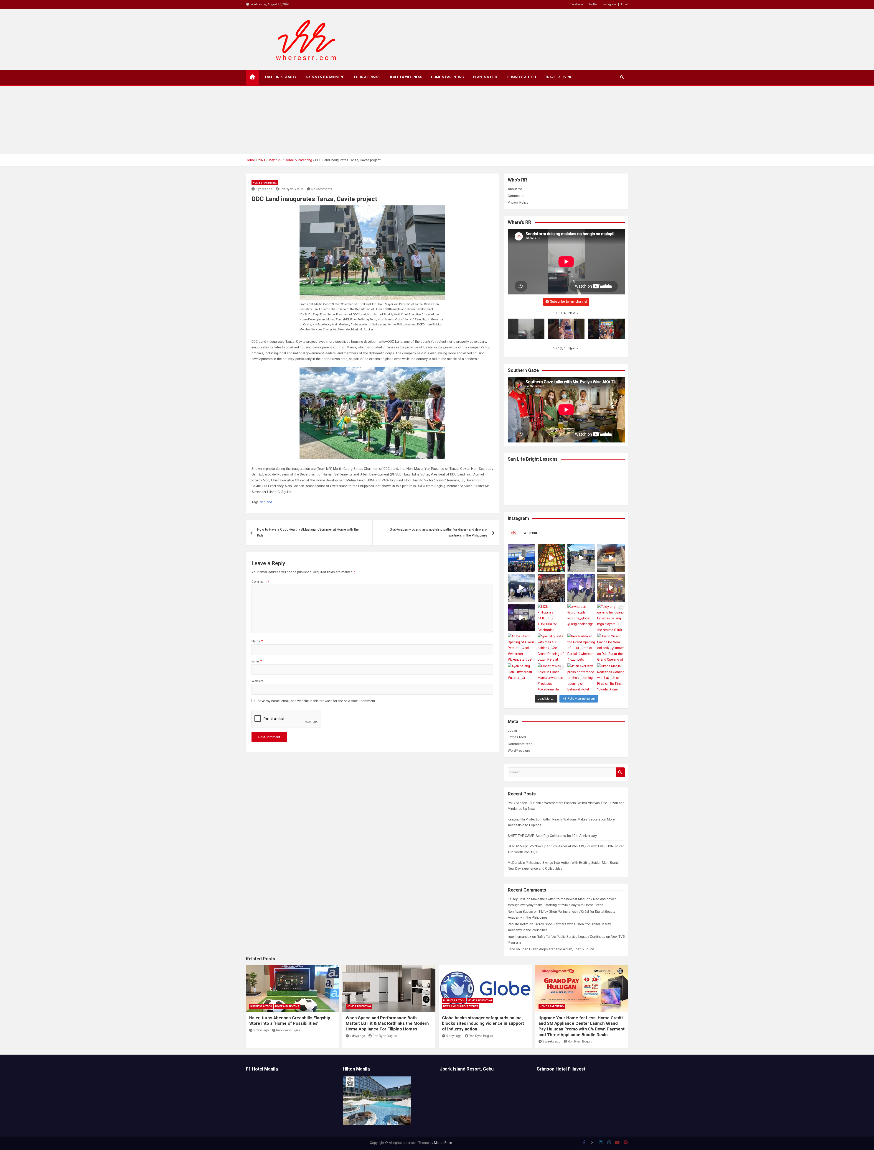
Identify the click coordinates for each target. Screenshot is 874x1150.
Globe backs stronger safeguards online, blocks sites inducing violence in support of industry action (483, 1023)
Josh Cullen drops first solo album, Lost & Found (557, 949)
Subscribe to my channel (568, 301)
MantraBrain (443, 1143)
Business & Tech (521, 77)
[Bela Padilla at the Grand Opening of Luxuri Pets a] (581, 647)
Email (624, 4)
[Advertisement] (437, 120)
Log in (512, 730)
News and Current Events (460, 1006)
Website (258, 681)
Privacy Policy (518, 202)
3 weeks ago (551, 1041)
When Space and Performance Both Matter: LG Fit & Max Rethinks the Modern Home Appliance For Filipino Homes (387, 1023)
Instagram (609, 4)
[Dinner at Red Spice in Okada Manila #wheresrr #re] (551, 677)
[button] (573, 313)
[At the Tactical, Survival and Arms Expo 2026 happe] (611, 588)
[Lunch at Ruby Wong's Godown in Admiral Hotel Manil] (551, 588)
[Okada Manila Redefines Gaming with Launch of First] (611, 677)
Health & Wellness (405, 77)
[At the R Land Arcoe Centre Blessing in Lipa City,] (521, 588)
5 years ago (264, 189)
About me (515, 189)
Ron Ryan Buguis (291, 189)
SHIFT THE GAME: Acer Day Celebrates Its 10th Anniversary (552, 836)
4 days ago (357, 1036)
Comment (260, 582)
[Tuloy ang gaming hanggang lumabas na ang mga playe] (611, 617)
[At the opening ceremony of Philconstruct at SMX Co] (521, 558)
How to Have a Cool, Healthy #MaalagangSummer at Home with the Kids (308, 532)
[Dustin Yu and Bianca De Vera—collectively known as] (611, 647)
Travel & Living (558, 77)
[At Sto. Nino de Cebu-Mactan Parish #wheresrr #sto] (551, 558)
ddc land (266, 502)
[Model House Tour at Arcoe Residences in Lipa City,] (611, 558)
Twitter (593, 4)
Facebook (576, 4)
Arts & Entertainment (325, 77)
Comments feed (520, 744)
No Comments (321, 189)
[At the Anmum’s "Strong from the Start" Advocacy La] (581, 588)
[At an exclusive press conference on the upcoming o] (581, 677)
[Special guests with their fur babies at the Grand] (551, 647)
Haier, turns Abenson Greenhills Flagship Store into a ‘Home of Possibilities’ (289, 1020)
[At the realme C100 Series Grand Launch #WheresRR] (521, 617)
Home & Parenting (447, 77)
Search (620, 772)
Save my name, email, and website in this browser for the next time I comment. (317, 701)
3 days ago (261, 1030)
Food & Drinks (366, 77)
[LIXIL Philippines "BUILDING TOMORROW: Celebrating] (551, 617)
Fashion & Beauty (280, 77)
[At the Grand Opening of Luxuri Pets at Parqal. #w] (521, 647)
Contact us (516, 196)
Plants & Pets (485, 77)
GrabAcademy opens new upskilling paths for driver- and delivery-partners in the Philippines (439, 532)
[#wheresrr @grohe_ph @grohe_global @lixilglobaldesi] (581, 617)
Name (257, 641)
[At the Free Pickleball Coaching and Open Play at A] (581, 558)
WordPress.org (519, 751)
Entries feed (517, 737)
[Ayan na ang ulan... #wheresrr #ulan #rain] (521, 677)
